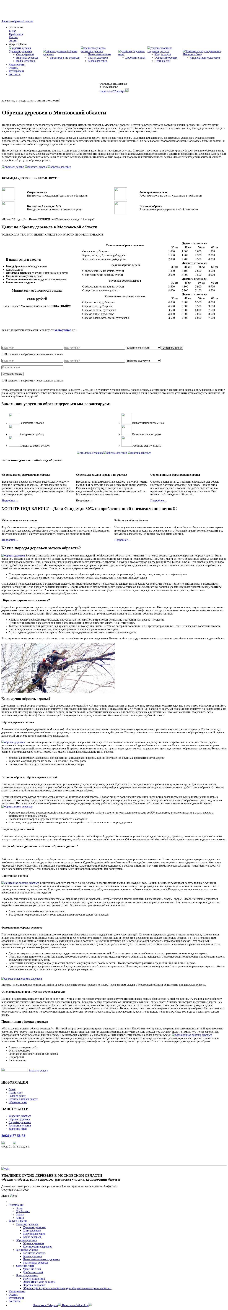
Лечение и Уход (192, 54)
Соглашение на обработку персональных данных (90, 355)
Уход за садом (163, 54)
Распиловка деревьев (35, 1262)
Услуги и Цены (18, 1220)
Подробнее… (10, 500)
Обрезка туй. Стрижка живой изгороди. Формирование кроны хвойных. (67, 1288)
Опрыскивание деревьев (205, 57)
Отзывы (13, 67)
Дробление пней (135, 57)
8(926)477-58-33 (11, 9)
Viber (9, 1143)
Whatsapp (22, 1143)
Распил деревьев (98, 57)
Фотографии (16, 70)
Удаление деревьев (20, 51)
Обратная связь (18, 1102)
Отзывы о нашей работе (23, 1098)
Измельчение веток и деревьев (41, 1259)
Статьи (13, 37)
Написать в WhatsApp (112, 91)
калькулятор (63, 329)
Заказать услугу (38, 1070)
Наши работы (17, 64)
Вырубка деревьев (27, 57)
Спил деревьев (25, 54)
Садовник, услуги (158, 51)
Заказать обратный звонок (17, 21)
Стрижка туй (162, 60)
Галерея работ (17, 1095)
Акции (13, 40)
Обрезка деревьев (19, 1119)
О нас (12, 30)
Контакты (14, 74)
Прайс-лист (16, 34)
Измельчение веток (99, 54)
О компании (16, 1204)
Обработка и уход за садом (39, 1281)
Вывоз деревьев (97, 60)
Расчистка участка (92, 51)
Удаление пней (18, 1128)
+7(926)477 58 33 (21, 1305)
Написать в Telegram (45, 1305)
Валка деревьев (25, 60)
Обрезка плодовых (166, 57)
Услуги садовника (27, 1275)
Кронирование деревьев (65, 57)
